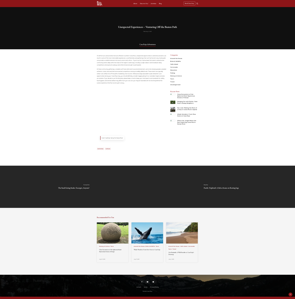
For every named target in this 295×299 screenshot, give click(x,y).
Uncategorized (175, 84)
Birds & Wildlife (175, 61)
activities (100, 148)
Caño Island (174, 64)
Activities (153, 3)
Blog (160, 3)
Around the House (176, 58)
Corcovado (174, 67)
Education (173, 70)
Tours (172, 79)
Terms (145, 287)
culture (108, 148)
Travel (172, 82)
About (135, 3)
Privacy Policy (154, 287)
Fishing (172, 73)
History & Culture (176, 76)
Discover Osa (144, 3)
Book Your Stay (189, 3)
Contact (138, 287)
